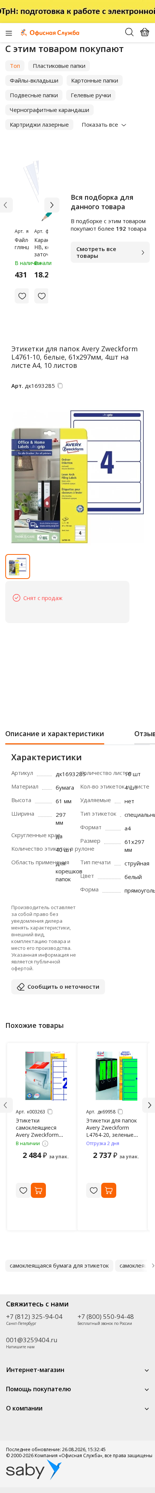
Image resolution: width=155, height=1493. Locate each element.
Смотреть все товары (96, 252)
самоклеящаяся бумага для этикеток (59, 1265)
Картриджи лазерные (39, 124)
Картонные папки (94, 80)
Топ (15, 65)
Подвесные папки (34, 95)
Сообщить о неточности (63, 986)
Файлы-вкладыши (34, 80)
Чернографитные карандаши (49, 109)
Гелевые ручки (91, 95)
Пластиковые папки (59, 65)
